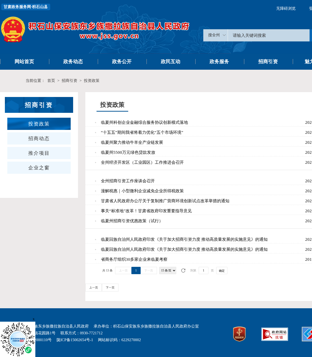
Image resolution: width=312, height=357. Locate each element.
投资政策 (91, 80)
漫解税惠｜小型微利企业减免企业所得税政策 (142, 191)
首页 (51, 80)
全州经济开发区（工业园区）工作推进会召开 (142, 162)
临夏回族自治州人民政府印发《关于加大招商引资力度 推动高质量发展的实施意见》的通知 (184, 239)
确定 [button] (222, 270)
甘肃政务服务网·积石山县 (26, 7)
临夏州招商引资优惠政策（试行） (132, 221)
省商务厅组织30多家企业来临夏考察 (134, 259)
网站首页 (24, 61)
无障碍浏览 (286, 8)
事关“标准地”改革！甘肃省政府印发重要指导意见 (146, 211)
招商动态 (39, 138)
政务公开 (122, 61)
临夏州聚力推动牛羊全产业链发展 (132, 142)
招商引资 (268, 61)
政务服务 (219, 61)
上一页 (123, 270)
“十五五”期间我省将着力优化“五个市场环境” (142, 132)
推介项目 (39, 153)
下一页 (148, 270)
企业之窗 (39, 167)
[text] (269, 35)
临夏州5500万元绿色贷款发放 (128, 152)
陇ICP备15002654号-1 (75, 340)
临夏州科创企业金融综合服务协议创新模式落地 (144, 122)
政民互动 (170, 61)
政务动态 (73, 61)
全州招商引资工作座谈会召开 (128, 181)
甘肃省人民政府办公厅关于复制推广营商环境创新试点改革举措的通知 (165, 201)
